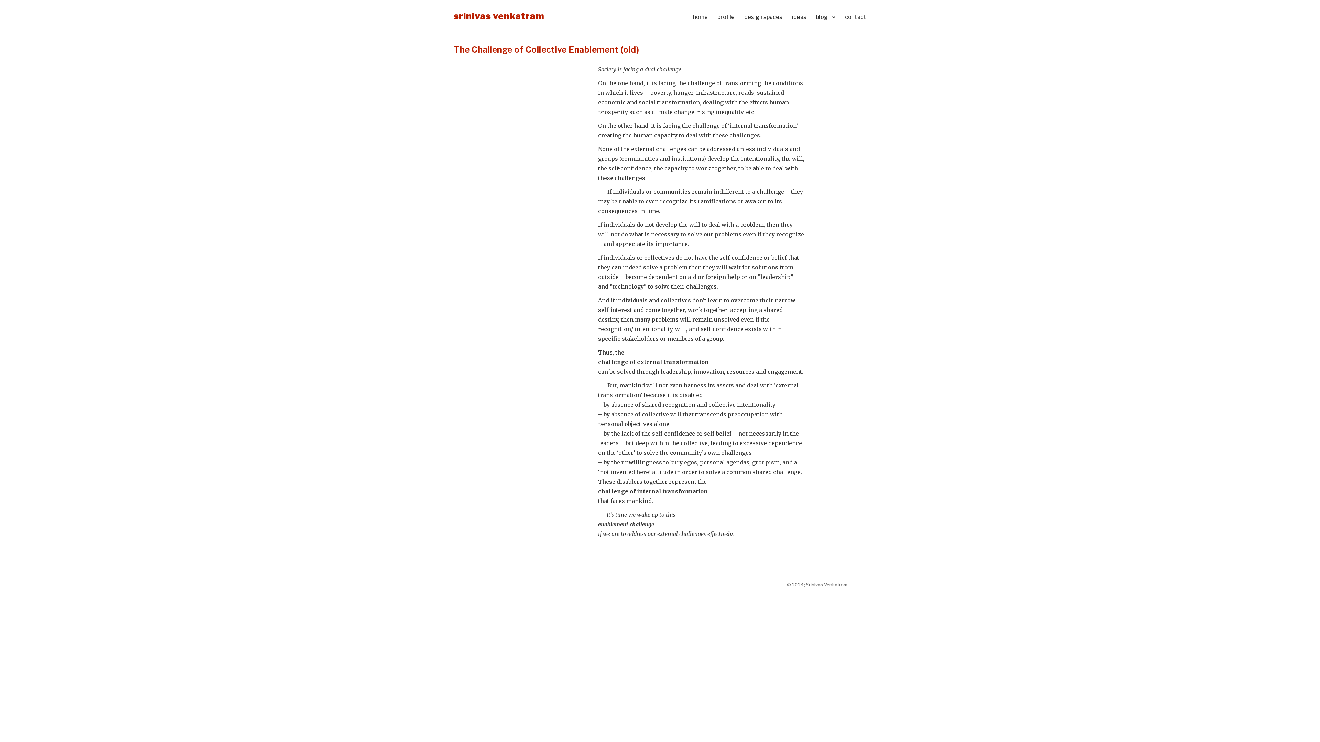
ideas (799, 17)
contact (855, 17)
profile (726, 17)
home (700, 17)
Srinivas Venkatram (499, 16)
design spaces (763, 17)
